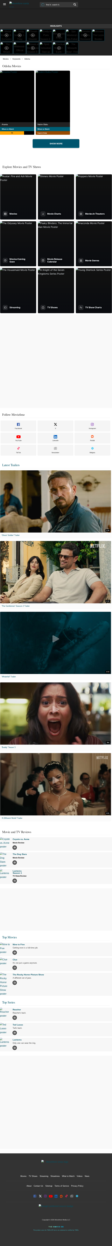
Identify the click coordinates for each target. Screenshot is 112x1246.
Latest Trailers (11, 465)
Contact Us (38, 1186)
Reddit (92, 440)
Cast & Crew (42, 133)
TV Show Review (19, 876)
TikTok (18, 452)
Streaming (44, 1176)
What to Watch (68, 1176)
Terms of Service (62, 1186)
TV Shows (33, 1176)
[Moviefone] (20, 4)
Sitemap (48, 1186)
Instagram (92, 428)
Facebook (18, 428)
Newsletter (55, 452)
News (87, 1176)
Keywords (16, 59)
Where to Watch (8, 129)
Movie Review (18, 843)
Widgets (92, 452)
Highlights (56, 26)
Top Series (8, 1002)
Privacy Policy (77, 1186)
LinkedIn (55, 440)
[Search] (75, 4)
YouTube (18, 440)
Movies (6, 59)
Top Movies (9, 937)
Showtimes (55, 1176)
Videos (80, 1176)
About (29, 1186)
